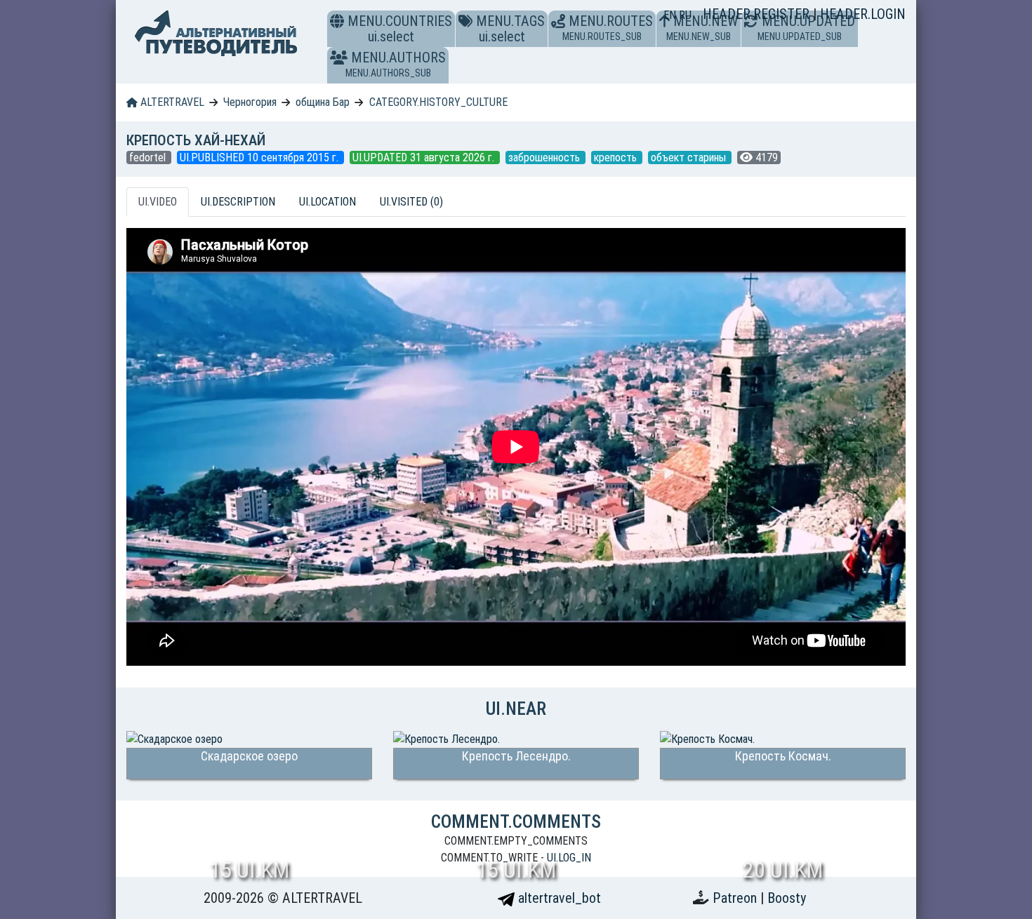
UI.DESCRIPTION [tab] (238, 201)
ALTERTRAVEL (171, 102)
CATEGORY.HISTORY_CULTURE (438, 102)
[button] (339, 58)
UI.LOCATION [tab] (327, 201)
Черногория (250, 102)
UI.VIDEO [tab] (157, 201)
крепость (617, 157)
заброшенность (545, 157)
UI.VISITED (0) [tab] (411, 201)
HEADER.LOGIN (863, 14)
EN (671, 15)
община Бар (323, 102)
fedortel (148, 157)
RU (685, 15)
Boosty (786, 898)
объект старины (690, 157)
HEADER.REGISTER (758, 14)
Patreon (736, 898)
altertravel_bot (558, 898)
